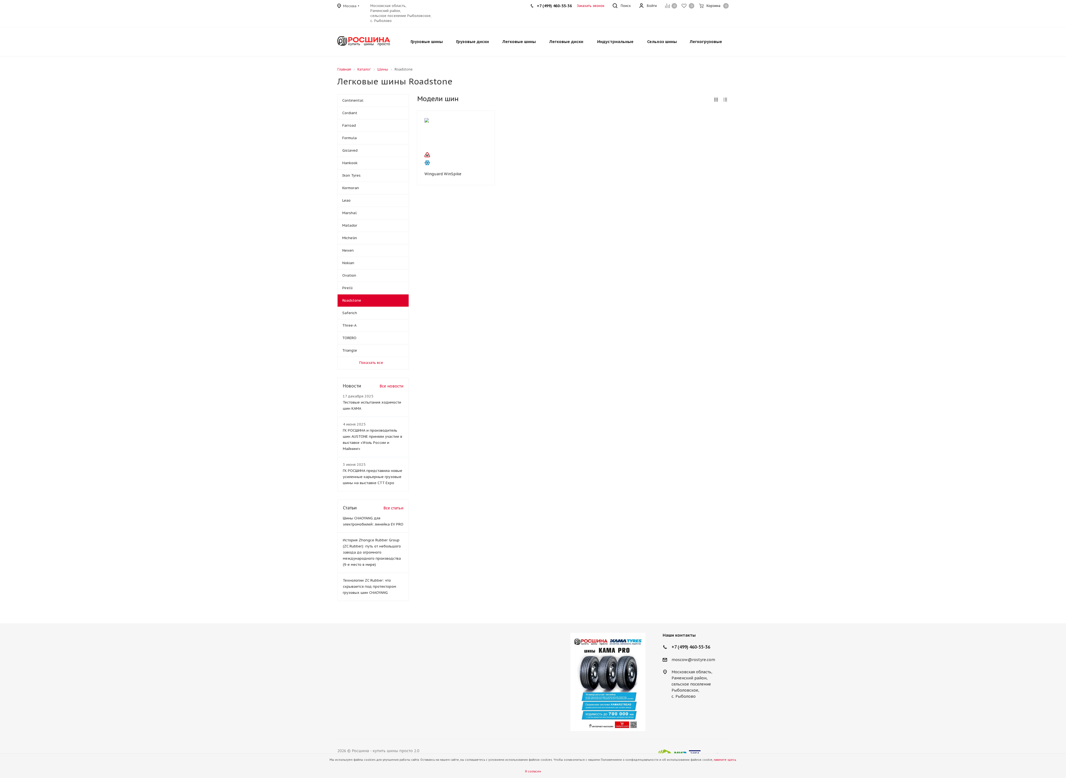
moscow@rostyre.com (693, 659)
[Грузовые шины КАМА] (607, 682)
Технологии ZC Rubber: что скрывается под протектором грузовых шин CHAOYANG (369, 586)
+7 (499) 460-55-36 (554, 5)
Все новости (391, 386)
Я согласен (533, 771)
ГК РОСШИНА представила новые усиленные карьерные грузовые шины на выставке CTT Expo (372, 476)
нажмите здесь (725, 760)
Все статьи (393, 508)
